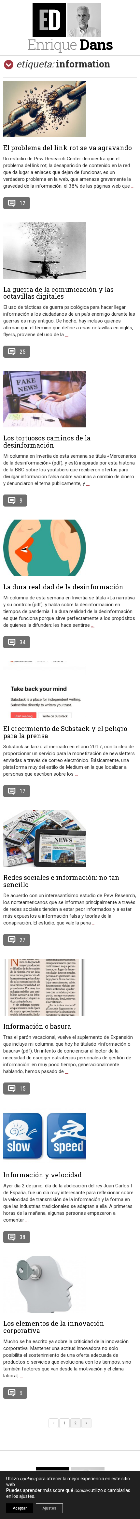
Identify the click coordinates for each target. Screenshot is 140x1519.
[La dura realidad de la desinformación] (70, 548)
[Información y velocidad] (70, 1136)
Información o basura (37, 1026)
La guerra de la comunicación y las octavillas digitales (58, 293)
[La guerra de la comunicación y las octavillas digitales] (70, 250)
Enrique (70, 44)
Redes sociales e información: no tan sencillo (61, 881)
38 (22, 1237)
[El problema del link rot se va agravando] (70, 109)
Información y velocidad (42, 1174)
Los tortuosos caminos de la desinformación (47, 441)
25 (22, 351)
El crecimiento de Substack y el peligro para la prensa (65, 732)
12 (22, 203)
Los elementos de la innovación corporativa (53, 1327)
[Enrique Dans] (70, 20)
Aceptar (20, 1508)
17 (22, 791)
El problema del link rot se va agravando (67, 147)
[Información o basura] (70, 987)
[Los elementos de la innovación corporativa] (70, 1284)
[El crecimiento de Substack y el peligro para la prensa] (70, 689)
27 (22, 940)
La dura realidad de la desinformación (63, 586)
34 (22, 642)
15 (22, 1088)
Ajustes (49, 1508)
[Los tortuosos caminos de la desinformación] (70, 399)
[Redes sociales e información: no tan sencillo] (70, 838)
